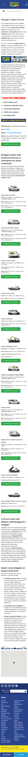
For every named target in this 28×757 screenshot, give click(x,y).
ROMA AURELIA (18, 722)
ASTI (2, 704)
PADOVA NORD (18, 710)
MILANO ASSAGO (6, 742)
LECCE (3, 733)
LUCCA (3, 736)
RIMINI (16, 720)
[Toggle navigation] (3, 4)
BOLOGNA (4, 711)
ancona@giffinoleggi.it (14, 133)
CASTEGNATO (5, 717)
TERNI (15, 733)
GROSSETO (4, 729)
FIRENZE (3, 726)
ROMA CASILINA (18, 724)
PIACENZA (17, 719)
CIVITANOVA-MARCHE (4, 721)
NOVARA (16, 708)
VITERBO (16, 740)
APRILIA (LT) (4, 702)
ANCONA (3, 701)
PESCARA (16, 717)
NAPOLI (16, 706)
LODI (2, 735)
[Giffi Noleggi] (15, 4)
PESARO (16, 715)
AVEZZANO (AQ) (5, 706)
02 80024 (7, 129)
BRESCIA (3, 715)
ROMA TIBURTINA (19, 727)
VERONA (16, 738)
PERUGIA (16, 713)
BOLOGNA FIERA (5, 713)
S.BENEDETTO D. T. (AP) (19, 730)
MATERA (3, 738)
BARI (2, 708)
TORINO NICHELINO (19, 736)
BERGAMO (4, 710)
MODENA (16, 702)
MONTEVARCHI (18, 704)
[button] (14, 662)
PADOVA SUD (18, 711)
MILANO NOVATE (5, 740)
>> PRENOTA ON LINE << (10, 144)
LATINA (3, 731)
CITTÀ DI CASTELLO (6, 719)
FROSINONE (4, 727)
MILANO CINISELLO (19, 701)
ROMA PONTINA (18, 726)
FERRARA (3, 724)
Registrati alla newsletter (5, 691)
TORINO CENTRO (18, 735)
